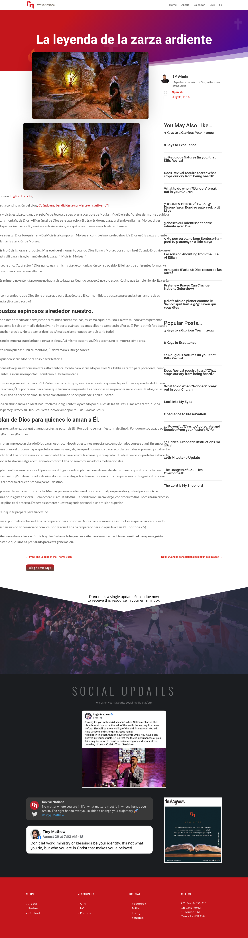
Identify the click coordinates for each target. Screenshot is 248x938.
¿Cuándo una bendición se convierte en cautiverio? (72, 205)
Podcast (86, 913)
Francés (26, 196)
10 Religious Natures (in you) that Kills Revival (190, 158)
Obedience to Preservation (185, 414)
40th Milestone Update (182, 457)
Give (212, 5)
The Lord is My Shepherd (183, 485)
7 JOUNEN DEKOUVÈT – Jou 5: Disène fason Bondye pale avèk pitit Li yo (192, 207)
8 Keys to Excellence (180, 145)
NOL (83, 909)
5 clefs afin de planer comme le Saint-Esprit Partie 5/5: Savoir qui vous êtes (190, 304)
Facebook (139, 904)
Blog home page (40, 568)
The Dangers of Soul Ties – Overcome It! (184, 471)
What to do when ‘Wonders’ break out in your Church (190, 190)
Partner (34, 909)
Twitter (136, 909)
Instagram (139, 913)
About (185, 5)
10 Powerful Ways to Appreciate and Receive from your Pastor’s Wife (192, 428)
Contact (34, 913)
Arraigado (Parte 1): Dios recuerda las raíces (193, 271)
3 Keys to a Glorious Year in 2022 (189, 133)
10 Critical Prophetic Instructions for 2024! (192, 443)
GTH (83, 904)
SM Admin (180, 76)
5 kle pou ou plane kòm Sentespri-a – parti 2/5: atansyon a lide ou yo (193, 240)
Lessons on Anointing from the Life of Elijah (191, 255)
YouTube (138, 918)
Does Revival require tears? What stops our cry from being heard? (190, 174)
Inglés (14, 196)
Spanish (177, 92)
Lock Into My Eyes (178, 402)
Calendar (199, 5)
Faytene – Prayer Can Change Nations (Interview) (187, 286)
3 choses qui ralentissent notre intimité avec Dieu (188, 224)
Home (173, 5)
